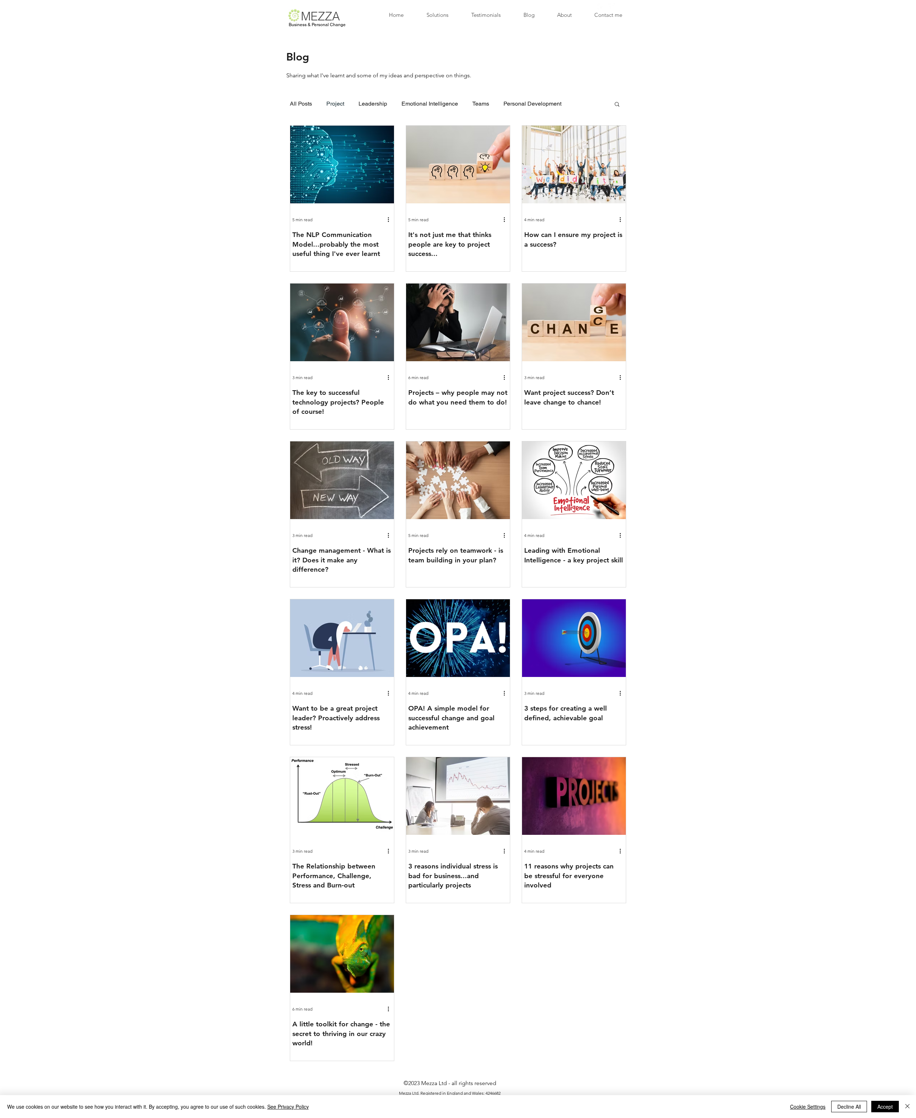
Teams (480, 103)
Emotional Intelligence (429, 103)
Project (335, 103)
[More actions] (390, 219)
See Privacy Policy (288, 1106)
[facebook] (601, 7)
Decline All (849, 1106)
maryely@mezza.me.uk (486, 6)
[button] (617, 104)
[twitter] (611, 7)
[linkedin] (622, 7)
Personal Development (532, 103)
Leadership (373, 103)
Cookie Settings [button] (807, 1106)
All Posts (301, 103)
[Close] (907, 1106)
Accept (885, 1106)
